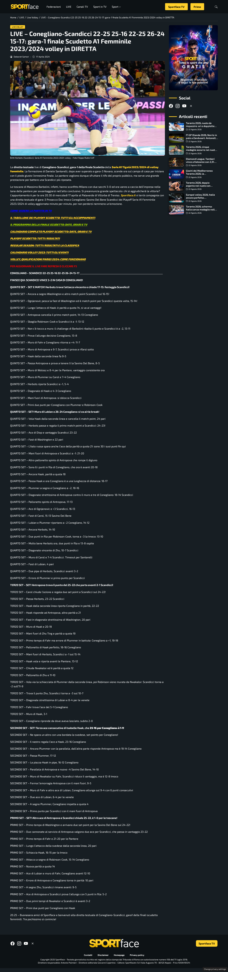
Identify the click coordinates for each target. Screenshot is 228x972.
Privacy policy (137, 955)
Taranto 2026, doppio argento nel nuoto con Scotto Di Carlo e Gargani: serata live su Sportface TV (201, 187)
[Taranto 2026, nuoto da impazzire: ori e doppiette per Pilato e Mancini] (176, 126)
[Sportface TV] (193, 57)
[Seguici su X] (191, 106)
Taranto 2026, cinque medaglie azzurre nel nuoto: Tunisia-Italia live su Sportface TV (201, 151)
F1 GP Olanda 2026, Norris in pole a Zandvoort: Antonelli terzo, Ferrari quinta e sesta (201, 138)
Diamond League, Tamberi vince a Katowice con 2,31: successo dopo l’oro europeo (201, 161)
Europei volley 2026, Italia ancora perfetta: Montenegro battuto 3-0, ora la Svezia (202, 199)
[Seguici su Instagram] (178, 106)
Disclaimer (103, 955)
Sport (115, 6)
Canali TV (82, 6)
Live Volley (18, 27)
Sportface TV (176, 6)
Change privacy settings (215, 969)
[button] (216, 7)
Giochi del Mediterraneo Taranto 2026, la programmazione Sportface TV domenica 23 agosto (201, 175)
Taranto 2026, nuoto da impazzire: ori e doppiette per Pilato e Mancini (200, 126)
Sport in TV (99, 6)
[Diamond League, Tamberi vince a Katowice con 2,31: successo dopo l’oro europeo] (176, 162)
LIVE (68, 6)
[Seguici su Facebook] (171, 106)
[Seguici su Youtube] (184, 106)
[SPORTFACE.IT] (25, 6)
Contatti (88, 955)
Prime (197, 6)
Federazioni (54, 6)
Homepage (119, 955)
